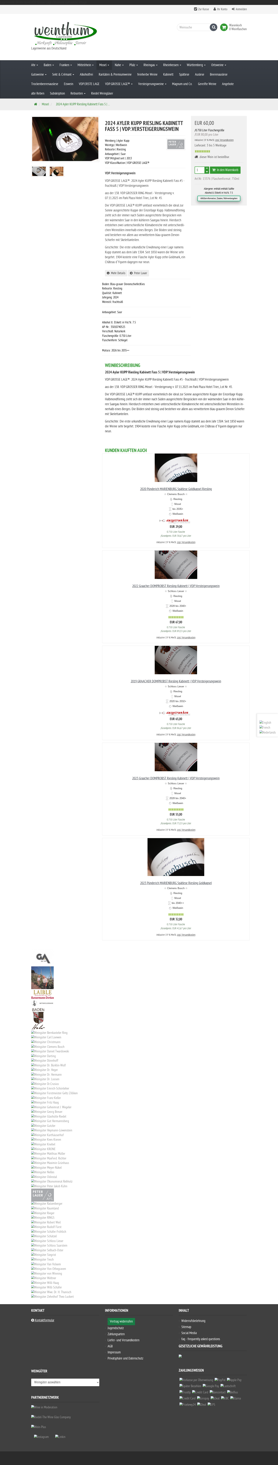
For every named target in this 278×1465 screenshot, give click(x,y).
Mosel (103, 65)
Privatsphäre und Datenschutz (125, 1358)
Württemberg (195, 65)
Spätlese (184, 75)
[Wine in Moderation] (44, 1407)
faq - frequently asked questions (200, 1339)
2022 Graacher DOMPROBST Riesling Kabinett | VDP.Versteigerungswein (176, 586)
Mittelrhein (85, 65)
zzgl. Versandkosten (224, 140)
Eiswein (68, 84)
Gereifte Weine (207, 84)
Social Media (189, 1333)
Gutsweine (38, 75)
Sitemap (186, 1327)
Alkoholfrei (86, 75)
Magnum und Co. (182, 84)
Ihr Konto (222, 9)
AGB (110, 1346)
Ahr (33, 65)
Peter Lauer (140, 273)
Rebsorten (77, 93)
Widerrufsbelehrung (193, 1321)
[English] (265, 722)
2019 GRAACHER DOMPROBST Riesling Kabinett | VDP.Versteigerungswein (176, 681)
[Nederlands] (267, 732)
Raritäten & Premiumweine (115, 75)
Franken (65, 65)
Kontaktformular (44, 1320)
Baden (48, 65)
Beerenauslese (219, 75)
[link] (224, 27)
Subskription (57, 93)
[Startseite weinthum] (65, 33)
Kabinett (168, 75)
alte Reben (37, 93)
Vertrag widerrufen (121, 1321)
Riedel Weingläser (102, 93)
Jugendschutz (116, 1328)
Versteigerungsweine (151, 84)
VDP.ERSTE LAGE (89, 84)
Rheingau (150, 65)
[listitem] (196, 1381)
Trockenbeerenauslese (44, 84)
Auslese (199, 75)
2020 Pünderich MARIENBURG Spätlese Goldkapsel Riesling (176, 489)
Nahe (118, 65)
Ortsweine (217, 65)
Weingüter (39, 1372)
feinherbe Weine (147, 75)
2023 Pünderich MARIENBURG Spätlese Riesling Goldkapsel (176, 883)
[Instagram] (41, 1437)
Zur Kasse (203, 9)
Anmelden (241, 9)
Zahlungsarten (116, 1334)
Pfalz (132, 65)
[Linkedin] (60, 1437)
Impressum (114, 1352)
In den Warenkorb (226, 170)
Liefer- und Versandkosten (123, 1340)
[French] (264, 727)
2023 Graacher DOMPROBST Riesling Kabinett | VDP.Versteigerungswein (176, 778)
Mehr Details (117, 273)
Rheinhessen (171, 65)
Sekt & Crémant (62, 75)
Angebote (228, 84)
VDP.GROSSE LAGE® (118, 84)
